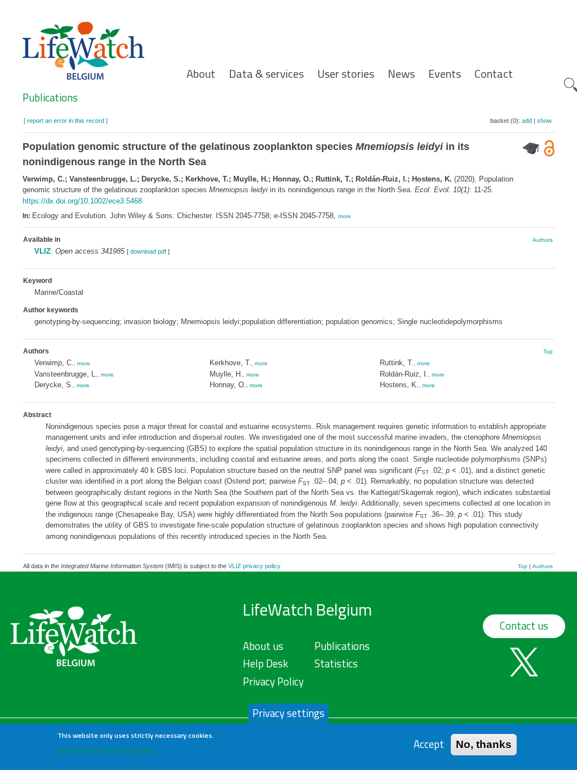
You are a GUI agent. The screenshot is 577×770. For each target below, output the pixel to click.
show (544, 120)
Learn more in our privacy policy (106, 750)
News (401, 73)
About (201, 73)
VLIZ (42, 251)
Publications (50, 97)
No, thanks (484, 744)
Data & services (266, 73)
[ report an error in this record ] (66, 120)
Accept (429, 744)
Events (444, 73)
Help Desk (265, 663)
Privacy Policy (273, 681)
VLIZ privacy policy (254, 566)
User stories (345, 73)
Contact (493, 73)
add (527, 120)
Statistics (336, 663)
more (344, 216)
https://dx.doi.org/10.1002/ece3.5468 (82, 201)
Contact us (524, 626)
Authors (542, 240)
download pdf (148, 251)
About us (263, 646)
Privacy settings (288, 713)
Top (548, 351)
